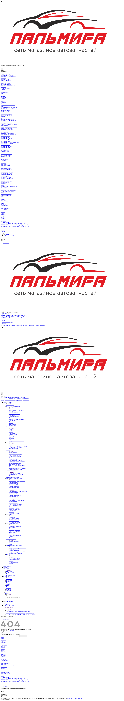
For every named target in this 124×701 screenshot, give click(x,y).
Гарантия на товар (5, 663)
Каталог (3, 637)
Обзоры (2, 676)
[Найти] (2, 69)
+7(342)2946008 (5, 222)
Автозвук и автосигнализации (16, 500)
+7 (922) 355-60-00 (15, 226)
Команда (3, 647)
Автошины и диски (14, 541)
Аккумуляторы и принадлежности (17, 548)
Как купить (9, 571)
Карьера (3, 650)
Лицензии (3, 654)
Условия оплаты (4, 660)
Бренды (2, 641)
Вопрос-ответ (4, 674)
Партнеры (3, 652)
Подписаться (23, 636)
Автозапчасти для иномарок (16, 408)
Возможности (4, 667)
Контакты (3, 651)
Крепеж (11, 557)
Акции (2, 638)
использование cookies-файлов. (74, 698)
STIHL (10, 445)
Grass (10, 429)
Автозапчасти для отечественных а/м (18, 491)
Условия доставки (5, 661)
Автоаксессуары (13, 452)
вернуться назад (4, 630)
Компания (3, 642)
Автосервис (3, 640)
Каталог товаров (10, 405)
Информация (4, 656)
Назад (9, 403)
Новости (3, 646)
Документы (3, 655)
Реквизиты (3, 664)
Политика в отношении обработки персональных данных (15, 665)
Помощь (3, 668)
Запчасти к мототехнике (15, 473)
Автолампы (12, 517)
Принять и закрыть (5, 699)
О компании (9, 579)
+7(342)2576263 (15, 225)
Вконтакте (6, 243)
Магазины (3, 659)
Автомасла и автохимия (15, 526)
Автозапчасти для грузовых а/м (17, 481)
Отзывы (3, 649)
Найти (16, 312)
